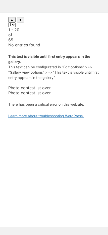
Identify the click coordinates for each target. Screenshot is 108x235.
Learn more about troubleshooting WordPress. (46, 116)
